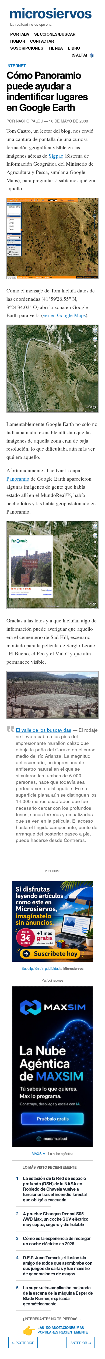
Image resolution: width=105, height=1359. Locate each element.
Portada (19, 34)
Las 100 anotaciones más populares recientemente (62, 1330)
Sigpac (56, 155)
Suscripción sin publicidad (41, 968)
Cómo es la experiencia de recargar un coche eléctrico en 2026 (56, 1241)
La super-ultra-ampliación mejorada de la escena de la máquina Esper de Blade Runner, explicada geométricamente (58, 1295)
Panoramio (17, 478)
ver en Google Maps (64, 315)
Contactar (42, 41)
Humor (17, 41)
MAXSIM (39, 1153)
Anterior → (80, 1342)
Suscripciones (26, 48)
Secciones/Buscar (55, 34)
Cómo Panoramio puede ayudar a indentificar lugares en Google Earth (47, 91)
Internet (16, 65)
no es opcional (40, 24)
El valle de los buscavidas (43, 729)
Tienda (55, 48)
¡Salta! (79, 55)
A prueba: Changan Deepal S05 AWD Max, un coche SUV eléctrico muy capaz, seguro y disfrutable (56, 1219)
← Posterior (23, 1342)
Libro (74, 48)
